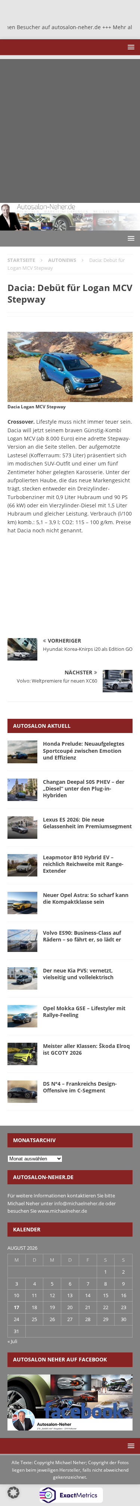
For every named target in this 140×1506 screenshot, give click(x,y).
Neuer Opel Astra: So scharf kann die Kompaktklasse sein (85, 898)
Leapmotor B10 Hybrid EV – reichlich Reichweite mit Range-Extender (83, 864)
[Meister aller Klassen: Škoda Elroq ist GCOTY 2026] (22, 1054)
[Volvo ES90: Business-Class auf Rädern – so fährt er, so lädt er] (22, 941)
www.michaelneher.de (62, 1210)
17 (16, 1307)
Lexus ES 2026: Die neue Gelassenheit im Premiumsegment (87, 823)
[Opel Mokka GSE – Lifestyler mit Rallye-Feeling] (22, 1016)
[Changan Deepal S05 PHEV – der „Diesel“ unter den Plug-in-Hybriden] (22, 790)
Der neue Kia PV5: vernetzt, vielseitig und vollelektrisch (78, 974)
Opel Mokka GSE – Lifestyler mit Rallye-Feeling (84, 1011)
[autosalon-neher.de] (70, 226)
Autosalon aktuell (42, 725)
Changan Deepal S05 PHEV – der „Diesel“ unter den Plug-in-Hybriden (83, 788)
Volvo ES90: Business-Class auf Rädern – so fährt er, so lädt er (82, 936)
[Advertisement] (70, 129)
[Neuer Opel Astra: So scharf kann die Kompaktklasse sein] (22, 903)
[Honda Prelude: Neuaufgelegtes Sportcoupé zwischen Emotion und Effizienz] (22, 751)
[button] (129, 47)
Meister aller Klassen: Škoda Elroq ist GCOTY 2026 (86, 1049)
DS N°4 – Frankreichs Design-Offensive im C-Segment (80, 1087)
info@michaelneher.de (79, 1203)
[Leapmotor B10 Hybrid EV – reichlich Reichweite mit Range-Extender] (22, 865)
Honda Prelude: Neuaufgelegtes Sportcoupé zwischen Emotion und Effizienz (83, 750)
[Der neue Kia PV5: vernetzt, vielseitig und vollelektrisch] (22, 978)
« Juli (12, 1341)
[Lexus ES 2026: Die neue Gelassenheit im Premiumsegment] (22, 827)
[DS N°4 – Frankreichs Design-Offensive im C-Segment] (22, 1091)
